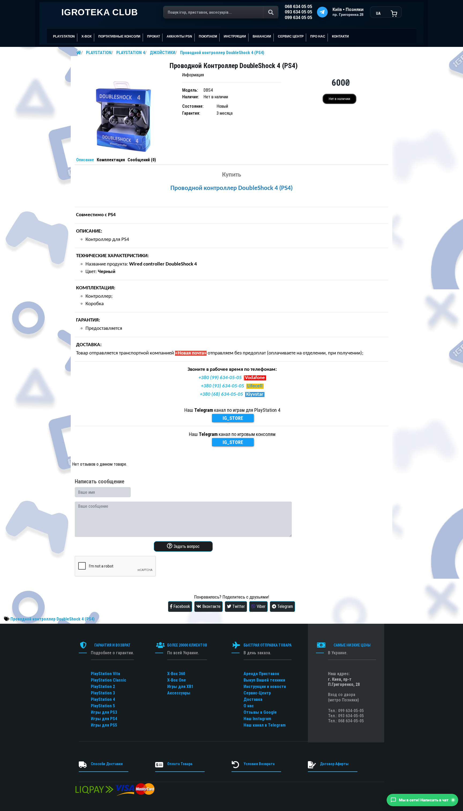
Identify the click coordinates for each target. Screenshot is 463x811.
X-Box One (176, 680)
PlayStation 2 (103, 686)
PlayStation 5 (103, 705)
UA (378, 13)
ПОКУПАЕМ (208, 36)
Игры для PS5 (104, 725)
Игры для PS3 (104, 712)
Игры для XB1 (180, 686)
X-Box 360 (176, 673)
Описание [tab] (85, 159)
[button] (422, 800)
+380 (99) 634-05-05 (220, 377)
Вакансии (262, 36)
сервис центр (291, 36)
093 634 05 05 (298, 12)
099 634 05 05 (298, 17)
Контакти (340, 36)
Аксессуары (178, 693)
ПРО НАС (317, 36)
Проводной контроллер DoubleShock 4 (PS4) (222, 52)
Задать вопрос (186, 546)
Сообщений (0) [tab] (142, 159)
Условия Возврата (259, 764)
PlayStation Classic (108, 680)
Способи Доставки (107, 764)
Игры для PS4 (104, 718)
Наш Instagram (257, 718)
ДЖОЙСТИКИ (162, 52)
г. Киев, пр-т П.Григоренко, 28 (344, 682)
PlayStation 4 (103, 699)
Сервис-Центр (257, 693)
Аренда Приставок (261, 673)
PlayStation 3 (103, 693)
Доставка (253, 699)
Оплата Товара (179, 764)
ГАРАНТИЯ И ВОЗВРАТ (112, 645)
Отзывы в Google (260, 712)
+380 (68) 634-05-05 (221, 394)
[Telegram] (322, 12)
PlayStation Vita (105, 673)
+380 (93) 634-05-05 (222, 386)
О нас (249, 705)
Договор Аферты (334, 764)
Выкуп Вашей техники (264, 680)
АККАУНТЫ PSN (179, 36)
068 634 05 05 (298, 6)
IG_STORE (233, 418)
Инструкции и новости (265, 686)
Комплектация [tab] (111, 159)
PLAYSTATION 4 (130, 52)
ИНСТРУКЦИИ (235, 36)
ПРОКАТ (153, 36)
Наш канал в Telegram (265, 725)
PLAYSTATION (98, 52)
